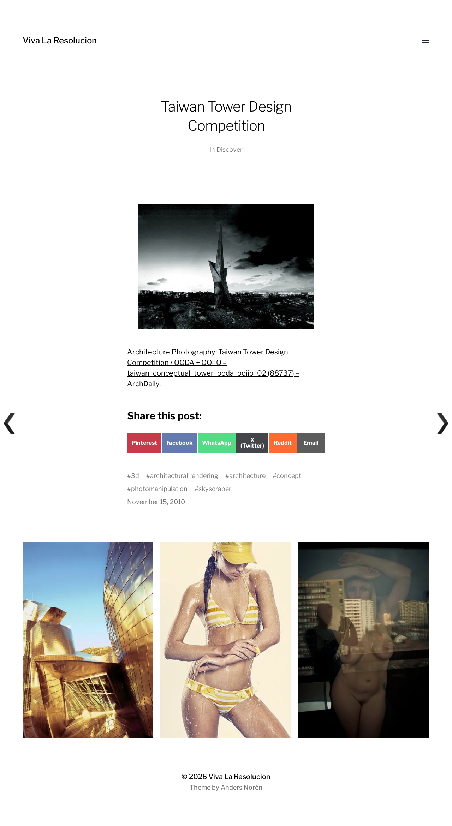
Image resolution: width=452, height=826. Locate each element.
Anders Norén (241, 787)
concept (288, 475)
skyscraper (214, 488)
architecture (247, 475)
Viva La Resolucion (60, 40)
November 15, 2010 (156, 501)
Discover (229, 149)
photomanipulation (159, 488)
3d (135, 475)
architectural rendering (184, 475)
